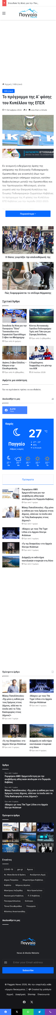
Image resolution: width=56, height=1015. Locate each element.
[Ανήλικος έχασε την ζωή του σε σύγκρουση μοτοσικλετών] (45, 837)
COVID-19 (8, 869)
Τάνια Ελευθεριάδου (13, 906)
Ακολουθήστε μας (11, 920)
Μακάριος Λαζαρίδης (13, 890)
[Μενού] (3, 14)
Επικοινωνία (43, 994)
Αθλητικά (17, 84)
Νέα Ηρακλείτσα (34, 890)
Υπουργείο (31, 906)
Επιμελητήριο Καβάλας (33, 880)
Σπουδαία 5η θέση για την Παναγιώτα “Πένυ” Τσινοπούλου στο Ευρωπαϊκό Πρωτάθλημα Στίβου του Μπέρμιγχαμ (14, 331)
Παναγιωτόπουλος (12, 901)
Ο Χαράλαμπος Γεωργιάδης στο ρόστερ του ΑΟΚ (40, 365)
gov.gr (20, 869)
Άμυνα (30, 869)
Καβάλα (7, 885)
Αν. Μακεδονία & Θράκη (15, 874)
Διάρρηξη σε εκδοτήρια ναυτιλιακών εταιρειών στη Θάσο (41, 744)
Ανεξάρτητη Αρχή (37, 874)
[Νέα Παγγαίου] (28, 13)
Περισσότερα (27, 213)
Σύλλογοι (29, 901)
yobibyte (47, 989)
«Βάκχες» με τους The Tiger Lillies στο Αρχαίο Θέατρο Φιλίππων (35, 532)
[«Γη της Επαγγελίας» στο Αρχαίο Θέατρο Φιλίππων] (10, 548)
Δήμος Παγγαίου (11, 880)
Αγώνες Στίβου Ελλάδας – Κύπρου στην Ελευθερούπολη (14, 365)
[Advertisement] (28, 51)
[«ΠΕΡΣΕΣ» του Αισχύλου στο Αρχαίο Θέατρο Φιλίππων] (45, 847)
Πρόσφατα (28, 479)
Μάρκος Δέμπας (23, 885)
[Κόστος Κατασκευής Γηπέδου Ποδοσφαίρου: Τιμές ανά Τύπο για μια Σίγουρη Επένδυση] (41, 316)
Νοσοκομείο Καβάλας (13, 895)
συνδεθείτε (35, 389)
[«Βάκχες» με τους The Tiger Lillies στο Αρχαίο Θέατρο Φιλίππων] (10, 533)
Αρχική (8, 84)
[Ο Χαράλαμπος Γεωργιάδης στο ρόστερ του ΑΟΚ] (41, 353)
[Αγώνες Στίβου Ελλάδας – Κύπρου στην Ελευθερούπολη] (14, 353)
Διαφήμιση (20, 994)
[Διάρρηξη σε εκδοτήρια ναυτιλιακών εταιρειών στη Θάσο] (10, 561)
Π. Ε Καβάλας (34, 895)
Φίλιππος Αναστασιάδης (14, 911)
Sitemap (31, 994)
